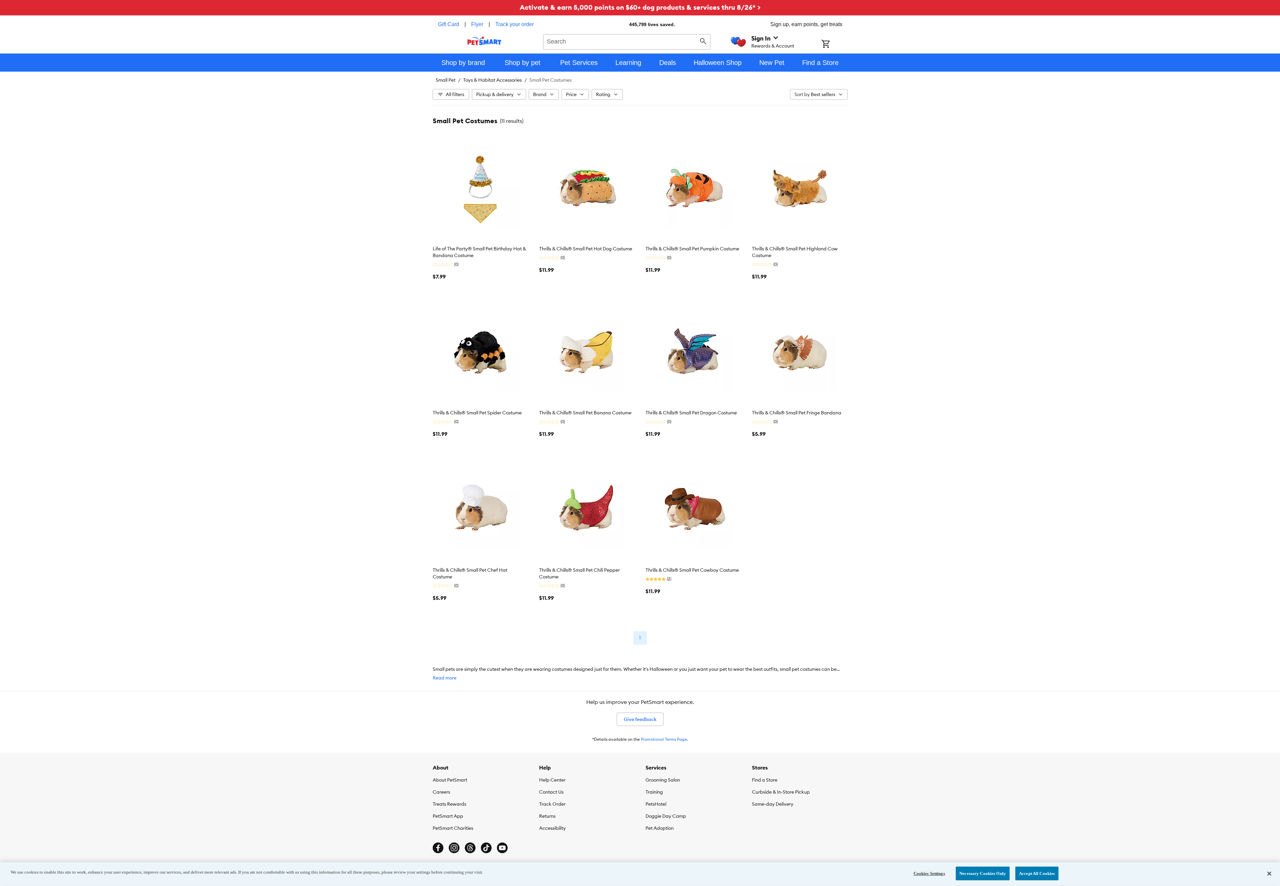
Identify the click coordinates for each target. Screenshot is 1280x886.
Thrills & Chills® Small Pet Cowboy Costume (692, 570)
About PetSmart (450, 780)
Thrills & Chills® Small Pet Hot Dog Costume (585, 249)
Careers (441, 792)
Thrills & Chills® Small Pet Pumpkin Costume (692, 249)
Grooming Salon (663, 780)
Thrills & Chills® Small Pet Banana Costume (585, 413)
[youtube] (502, 847)
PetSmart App (448, 816)
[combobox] (627, 41)
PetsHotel (656, 804)
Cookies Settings (929, 873)
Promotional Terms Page (664, 739)
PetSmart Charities (453, 828)
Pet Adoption (660, 828)
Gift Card (448, 24)
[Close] (1269, 873)
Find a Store (764, 780)
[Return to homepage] (484, 40)
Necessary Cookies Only (982, 873)
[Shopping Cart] (834, 44)
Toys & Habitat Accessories (492, 80)
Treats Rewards (449, 804)
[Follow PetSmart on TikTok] (486, 847)
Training (654, 792)
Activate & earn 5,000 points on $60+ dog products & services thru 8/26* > (640, 7)
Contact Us (551, 792)
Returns (547, 816)
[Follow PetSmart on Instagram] (454, 847)
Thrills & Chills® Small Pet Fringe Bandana (796, 413)
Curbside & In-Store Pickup (781, 792)
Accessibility (552, 828)
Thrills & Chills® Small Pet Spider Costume (477, 413)
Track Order (552, 804)
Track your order (514, 24)
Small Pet (445, 80)
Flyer (477, 24)
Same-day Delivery (772, 804)
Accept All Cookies (1037, 873)
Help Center (552, 780)
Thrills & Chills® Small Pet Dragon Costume (691, 413)
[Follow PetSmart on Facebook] (438, 847)
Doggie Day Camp (666, 816)
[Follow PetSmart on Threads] (470, 847)
